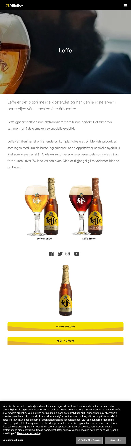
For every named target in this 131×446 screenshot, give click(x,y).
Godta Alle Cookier (91, 440)
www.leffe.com (65, 326)
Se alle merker (65, 341)
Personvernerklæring (29, 433)
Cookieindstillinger (13, 440)
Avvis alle (115, 440)
